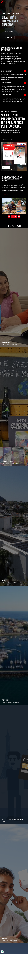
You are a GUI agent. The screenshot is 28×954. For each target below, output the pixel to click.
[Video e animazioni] (25, 95)
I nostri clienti (14, 226)
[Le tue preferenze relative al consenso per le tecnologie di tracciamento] (2, 951)
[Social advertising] (25, 83)
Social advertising (6, 83)
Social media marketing (7, 71)
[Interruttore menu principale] (25, 2)
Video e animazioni (6, 95)
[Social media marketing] (25, 71)
